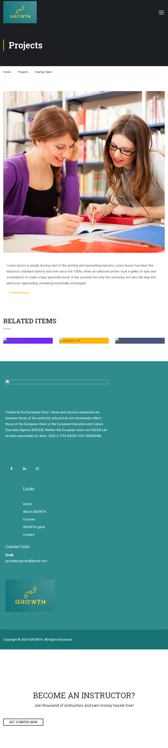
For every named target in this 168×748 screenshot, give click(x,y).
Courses (29, 519)
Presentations (19, 293)
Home (7, 72)
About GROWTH (34, 512)
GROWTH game (34, 527)
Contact (29, 535)
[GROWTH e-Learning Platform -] (20, 12)
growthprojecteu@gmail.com (26, 561)
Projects (23, 72)
